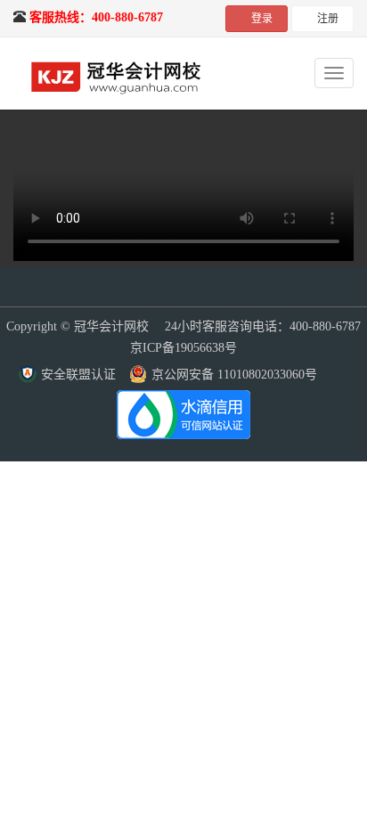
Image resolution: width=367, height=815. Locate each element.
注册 (327, 18)
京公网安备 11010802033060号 (234, 374)
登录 (262, 18)
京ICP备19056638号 (183, 348)
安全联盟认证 (78, 374)
